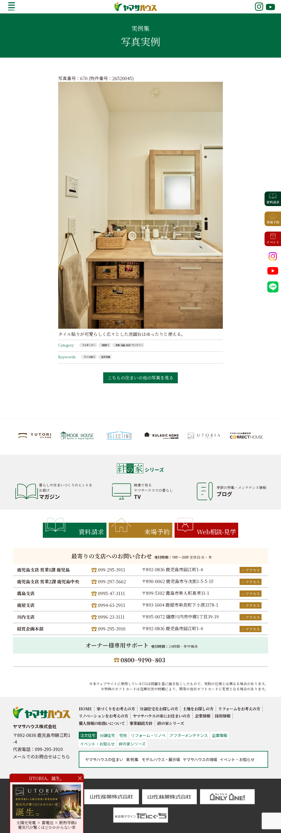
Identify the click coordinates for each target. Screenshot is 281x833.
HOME (85, 708)
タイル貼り (89, 356)
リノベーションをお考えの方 (103, 716)
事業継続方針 (141, 723)
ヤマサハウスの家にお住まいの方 (161, 716)
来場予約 (157, 531)
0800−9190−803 (142, 660)
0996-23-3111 (111, 617)
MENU (11, 6)
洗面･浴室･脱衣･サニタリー (129, 345)
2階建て (105, 345)
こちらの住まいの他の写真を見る (140, 378)
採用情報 (222, 716)
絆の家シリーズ (170, 723)
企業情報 (202, 716)
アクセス (253, 570)
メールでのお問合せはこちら (41, 756)
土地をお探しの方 (198, 708)
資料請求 (91, 531)
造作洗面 (105, 356)
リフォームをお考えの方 (239, 708)
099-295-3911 (111, 570)
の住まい (104, 759)
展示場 (161, 759)
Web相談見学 (216, 531)
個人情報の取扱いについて (102, 723)
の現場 (200, 759)
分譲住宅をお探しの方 (159, 708)
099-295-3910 (111, 629)
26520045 (122, 78)
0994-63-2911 (111, 605)
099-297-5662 (112, 581)
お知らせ (237, 759)
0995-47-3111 (111, 593)
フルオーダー (88, 345)
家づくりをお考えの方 (116, 708)
